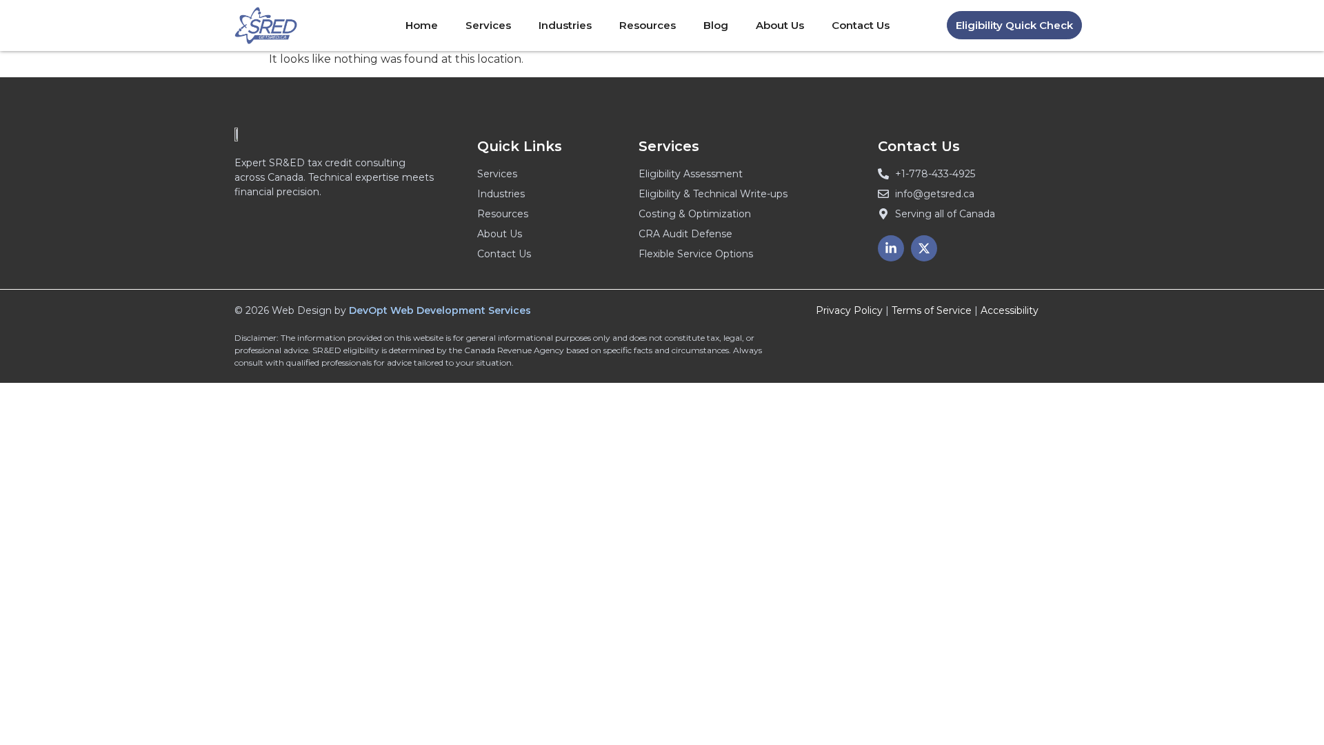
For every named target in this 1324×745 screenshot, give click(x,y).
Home (421, 25)
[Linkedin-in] (891, 248)
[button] (1014, 25)
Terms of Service (932, 310)
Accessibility (1010, 310)
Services (488, 25)
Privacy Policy (849, 310)
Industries (565, 25)
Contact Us (861, 25)
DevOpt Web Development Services (440, 310)
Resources (647, 25)
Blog (715, 25)
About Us (780, 25)
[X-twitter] (924, 248)
